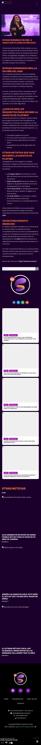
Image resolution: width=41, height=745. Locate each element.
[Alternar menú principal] (36, 4)
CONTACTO (20, 703)
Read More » (5, 541)
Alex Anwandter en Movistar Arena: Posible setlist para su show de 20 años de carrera (19, 537)
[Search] (37, 268)
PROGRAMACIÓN (17, 699)
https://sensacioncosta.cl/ (28, 261)
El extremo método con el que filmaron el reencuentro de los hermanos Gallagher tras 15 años (18, 651)
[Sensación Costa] (6, 4)
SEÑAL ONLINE (32, 699)
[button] (14, 302)
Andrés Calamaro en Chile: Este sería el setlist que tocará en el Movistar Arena (20, 596)
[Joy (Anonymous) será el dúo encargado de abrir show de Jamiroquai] (20, 390)
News (6, 335)
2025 (4, 215)
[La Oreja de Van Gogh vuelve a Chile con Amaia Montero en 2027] (20, 424)
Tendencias (13, 335)
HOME (6, 699)
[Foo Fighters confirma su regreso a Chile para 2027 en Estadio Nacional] (20, 356)
